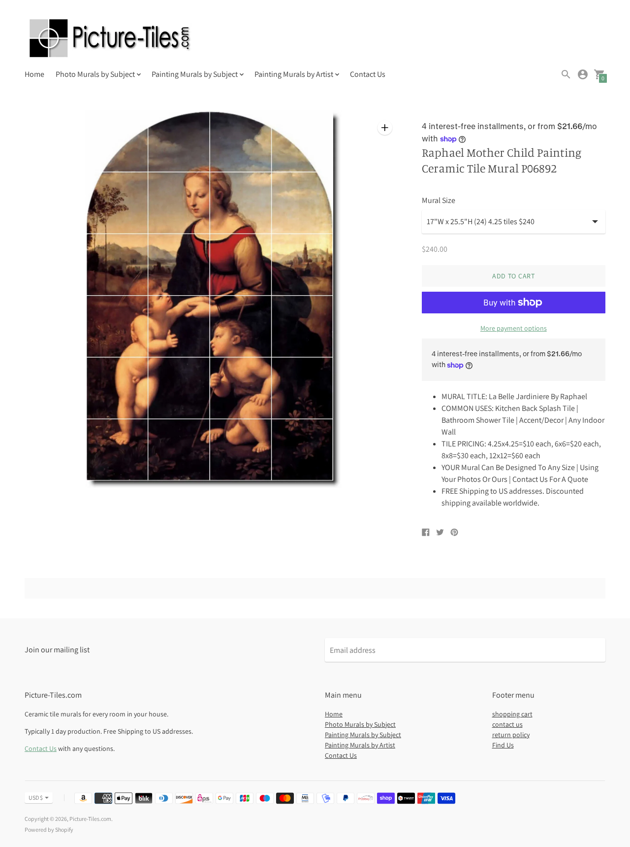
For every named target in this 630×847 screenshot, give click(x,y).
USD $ (36, 797)
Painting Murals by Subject (363, 734)
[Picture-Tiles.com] (111, 39)
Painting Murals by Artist (360, 745)
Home (34, 74)
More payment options (513, 328)
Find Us (503, 745)
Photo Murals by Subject (360, 724)
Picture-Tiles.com (90, 818)
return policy (511, 734)
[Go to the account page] (583, 74)
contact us (507, 724)
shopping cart (512, 714)
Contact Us (367, 74)
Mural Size (438, 200)
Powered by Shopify (49, 829)
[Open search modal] (566, 74)
